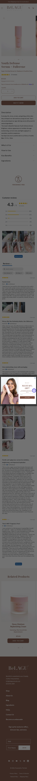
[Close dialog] (35, 378)
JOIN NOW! (27, 397)
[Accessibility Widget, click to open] (34, 391)
